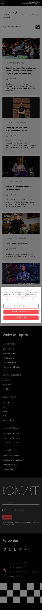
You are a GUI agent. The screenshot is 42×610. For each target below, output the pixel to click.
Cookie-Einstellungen (21, 306)
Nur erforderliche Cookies (21, 312)
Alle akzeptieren (21, 317)
